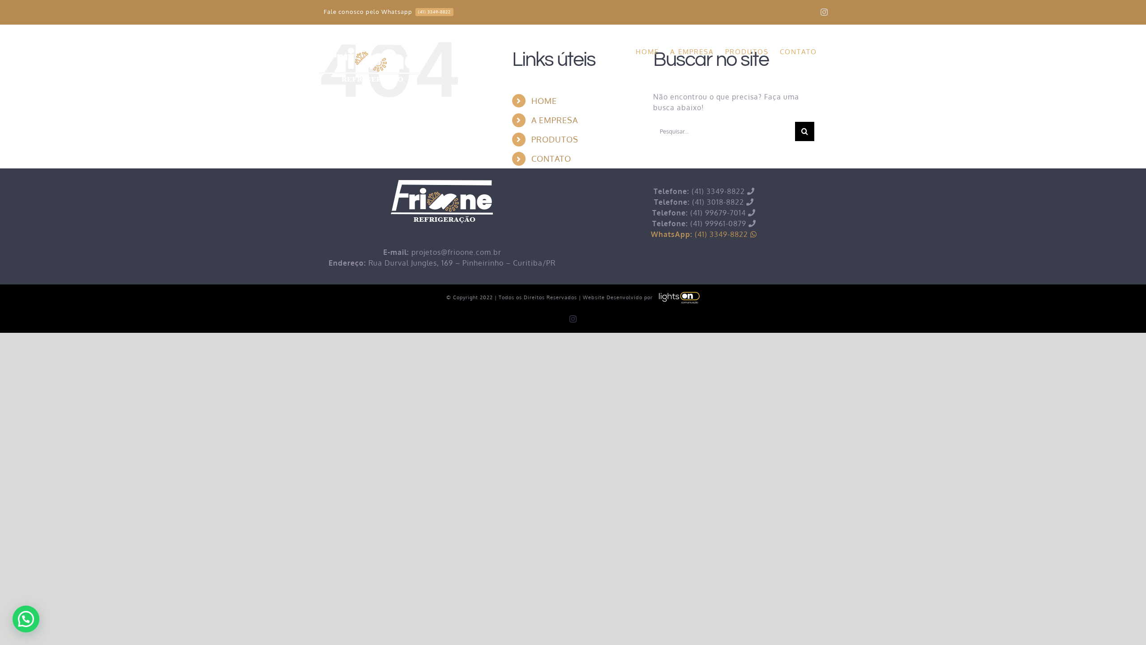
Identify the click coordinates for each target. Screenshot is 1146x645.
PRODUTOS (554, 139)
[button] (26, 619)
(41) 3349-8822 (700, 234)
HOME (544, 101)
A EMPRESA (554, 120)
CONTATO (551, 158)
